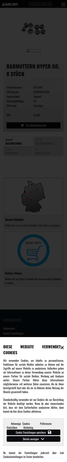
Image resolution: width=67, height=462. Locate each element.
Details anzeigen (31, 439)
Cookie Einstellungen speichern (31, 432)
